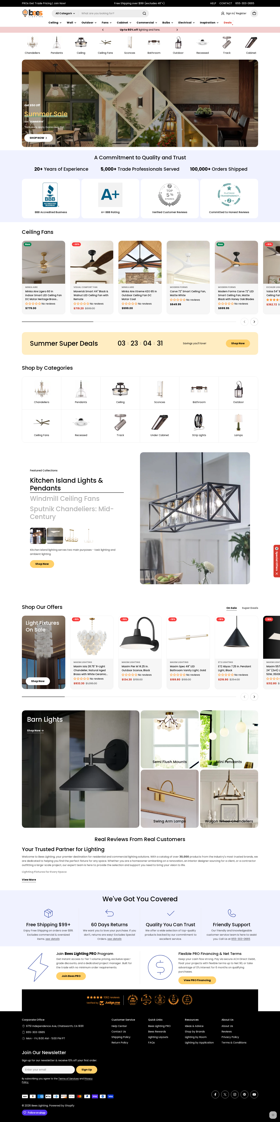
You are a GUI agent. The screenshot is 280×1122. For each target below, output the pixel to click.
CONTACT (225, 3)
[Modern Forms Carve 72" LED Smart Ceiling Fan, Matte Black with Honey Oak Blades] (236, 262)
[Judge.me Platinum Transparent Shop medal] (146, 1000)
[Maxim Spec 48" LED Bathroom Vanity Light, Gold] (188, 637)
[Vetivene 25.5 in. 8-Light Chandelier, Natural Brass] (72, 536)
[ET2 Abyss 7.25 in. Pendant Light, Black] (236, 637)
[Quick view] (60, 248)
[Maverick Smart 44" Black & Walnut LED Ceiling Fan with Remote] (91, 262)
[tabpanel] (77, 548)
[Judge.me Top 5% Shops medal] (173, 1000)
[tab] (77, 484)
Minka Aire (31, 287)
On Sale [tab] (231, 608)
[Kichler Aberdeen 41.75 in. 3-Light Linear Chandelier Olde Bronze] (38, 536)
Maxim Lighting (83, 662)
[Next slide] (254, 322)
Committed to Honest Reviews (229, 212)
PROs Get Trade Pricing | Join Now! (44, 3)
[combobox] (100, 13)
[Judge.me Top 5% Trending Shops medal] (187, 1000)
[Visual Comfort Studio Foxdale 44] (89, 536)
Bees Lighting (39, 1105)
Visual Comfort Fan (85, 287)
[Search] (144, 13)
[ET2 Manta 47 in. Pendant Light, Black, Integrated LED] (55, 536)
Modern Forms (179, 287)
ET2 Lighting (225, 662)
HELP (213, 3)
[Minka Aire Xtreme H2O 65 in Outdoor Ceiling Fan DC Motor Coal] (140, 262)
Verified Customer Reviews (169, 212)
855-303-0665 (244, 3)
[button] (103, 30)
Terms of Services (68, 1078)
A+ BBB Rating (110, 212)
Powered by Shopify (61, 1105)
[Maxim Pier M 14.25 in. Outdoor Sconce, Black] (140, 637)
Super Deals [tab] (250, 608)
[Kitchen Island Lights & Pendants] (195, 518)
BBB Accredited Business (51, 212)
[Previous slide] (244, 322)
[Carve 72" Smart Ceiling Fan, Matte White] (188, 262)
